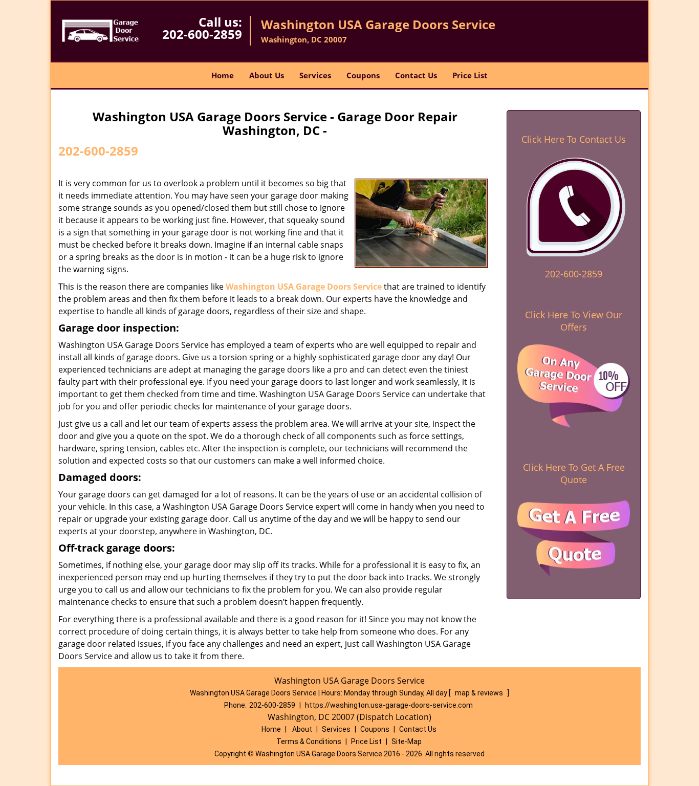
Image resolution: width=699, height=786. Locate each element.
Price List (470, 75)
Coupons (363, 75)
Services (315, 75)
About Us (266, 75)
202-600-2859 (202, 34)
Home (222, 75)
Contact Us (416, 75)
